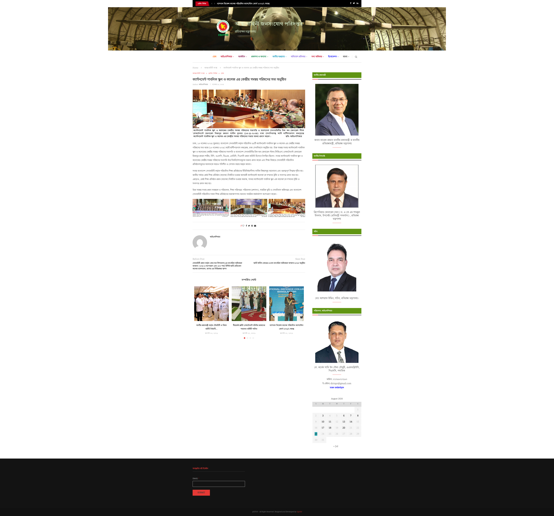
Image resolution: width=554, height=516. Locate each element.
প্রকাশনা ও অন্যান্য (258, 56)
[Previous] (212, 3)
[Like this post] (243, 234)
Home (195, 67)
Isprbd (299, 511)
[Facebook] (350, 4)
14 (351, 422)
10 (323, 422)
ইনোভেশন (332, 56)
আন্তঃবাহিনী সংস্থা (210, 67)
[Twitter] (354, 4)
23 (316, 434)
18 (330, 428)
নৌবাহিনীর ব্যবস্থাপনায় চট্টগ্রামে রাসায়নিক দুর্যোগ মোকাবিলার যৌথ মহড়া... (246, 3)
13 (343, 422)
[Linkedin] (357, 4)
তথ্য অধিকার (316, 56)
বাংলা (345, 56)
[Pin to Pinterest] (252, 234)
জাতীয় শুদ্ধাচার (279, 56)
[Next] (215, 3)
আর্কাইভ (241, 56)
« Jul (335, 446)
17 (323, 428)
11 (330, 422)
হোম (214, 56)
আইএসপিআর (226, 56)
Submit (201, 492)
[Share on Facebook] (246, 234)
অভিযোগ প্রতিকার (298, 56)
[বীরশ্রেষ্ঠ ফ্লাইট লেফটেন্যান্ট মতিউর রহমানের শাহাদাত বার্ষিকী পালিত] (249, 311)
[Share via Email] (255, 234)
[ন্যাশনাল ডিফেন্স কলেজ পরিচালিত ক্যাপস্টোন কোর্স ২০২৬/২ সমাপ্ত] (286, 311)
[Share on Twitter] (249, 234)
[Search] (356, 56)
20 (343, 428)
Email (196, 478)
